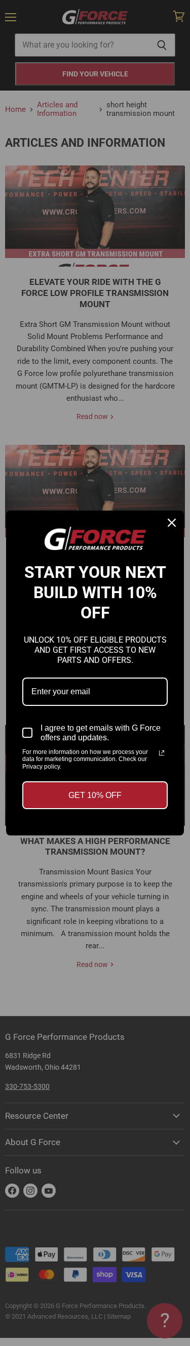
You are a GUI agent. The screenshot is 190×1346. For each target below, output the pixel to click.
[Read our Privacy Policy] (162, 753)
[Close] (172, 523)
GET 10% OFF (95, 795)
